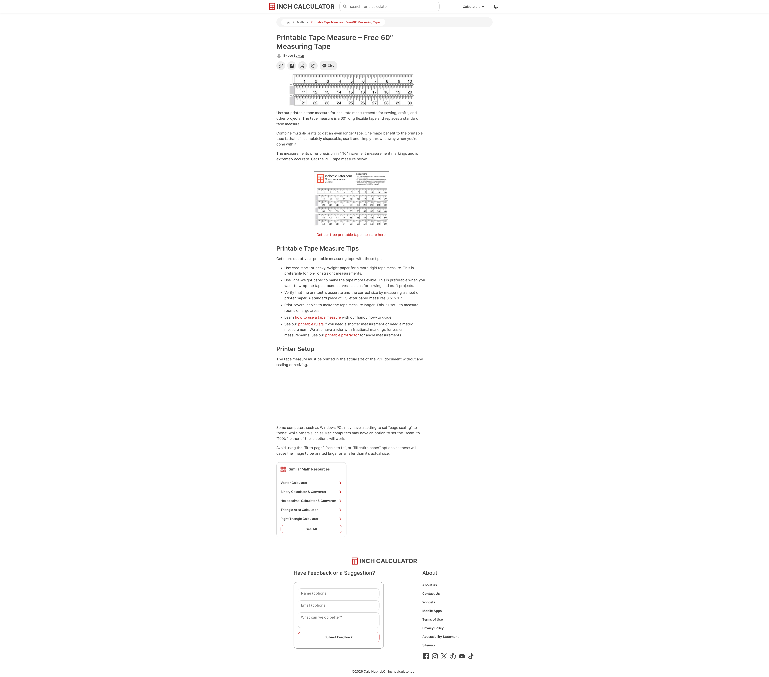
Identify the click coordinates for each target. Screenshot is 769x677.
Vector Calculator (294, 483)
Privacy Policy (433, 628)
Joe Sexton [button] (296, 55)
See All (311, 529)
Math (300, 22)
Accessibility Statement (440, 637)
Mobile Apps (432, 611)
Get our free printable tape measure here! (351, 235)
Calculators (471, 7)
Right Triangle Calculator (299, 519)
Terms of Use (432, 619)
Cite (331, 65)
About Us (429, 585)
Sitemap (428, 645)
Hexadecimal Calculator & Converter (308, 501)
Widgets (428, 602)
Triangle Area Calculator (299, 510)
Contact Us (431, 594)
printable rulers (311, 324)
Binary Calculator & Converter (303, 492)
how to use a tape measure (318, 317)
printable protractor (342, 335)
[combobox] (394, 6)
